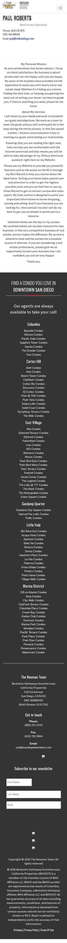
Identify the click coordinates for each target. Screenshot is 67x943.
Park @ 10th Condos (33, 395)
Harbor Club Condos (34, 616)
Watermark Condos (33, 652)
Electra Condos (33, 334)
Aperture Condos (33, 539)
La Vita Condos (34, 559)
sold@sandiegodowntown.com (33, 747)
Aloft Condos (33, 367)
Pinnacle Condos (33, 644)
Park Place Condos (33, 636)
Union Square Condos (33, 496)
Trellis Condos (33, 517)
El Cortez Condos (33, 391)
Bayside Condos (33, 330)
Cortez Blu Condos (34, 383)
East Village (34, 422)
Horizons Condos (33, 620)
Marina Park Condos (33, 624)
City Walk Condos (33, 600)
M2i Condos (33, 448)
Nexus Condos (33, 456)
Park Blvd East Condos (33, 460)
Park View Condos (33, 399)
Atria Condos (33, 596)
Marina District (33, 586)
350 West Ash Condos (34, 531)
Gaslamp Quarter (33, 503)
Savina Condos (34, 346)
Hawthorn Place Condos (33, 555)
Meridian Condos (33, 628)
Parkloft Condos (33, 472)
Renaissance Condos (33, 648)
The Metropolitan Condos (33, 492)
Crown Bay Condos (33, 612)
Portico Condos (33, 571)
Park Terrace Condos (33, 468)
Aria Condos (33, 371)
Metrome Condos (33, 452)
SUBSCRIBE (33, 819)
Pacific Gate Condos (33, 338)
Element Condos (33, 436)
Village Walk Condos (34, 579)
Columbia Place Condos (33, 608)
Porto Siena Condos (33, 575)
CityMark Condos (33, 379)
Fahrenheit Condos (34, 440)
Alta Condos (33, 428)
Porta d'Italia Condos (33, 567)
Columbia (33, 324)
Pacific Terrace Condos (33, 632)
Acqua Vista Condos (34, 535)
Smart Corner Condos (33, 476)
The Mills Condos (33, 415)
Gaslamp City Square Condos (33, 509)
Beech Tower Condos (33, 375)
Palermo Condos (33, 563)
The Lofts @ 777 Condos (33, 484)
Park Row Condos (33, 640)
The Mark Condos (33, 488)
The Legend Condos (33, 480)
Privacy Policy (31, 930)
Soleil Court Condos (33, 407)
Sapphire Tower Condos (34, 342)
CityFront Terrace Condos (34, 604)
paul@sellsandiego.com (21, 38)
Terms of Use (47, 930)
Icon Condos (33, 444)
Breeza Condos (33, 547)
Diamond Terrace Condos (33, 432)
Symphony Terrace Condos (33, 411)
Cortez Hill (33, 361)
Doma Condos (33, 551)
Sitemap (18, 930)
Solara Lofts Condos (33, 403)
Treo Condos (33, 354)
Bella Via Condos (34, 543)
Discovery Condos (33, 387)
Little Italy (34, 524)
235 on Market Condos (33, 592)
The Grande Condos (33, 350)
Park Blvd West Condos (33, 464)
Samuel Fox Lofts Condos (33, 514)
